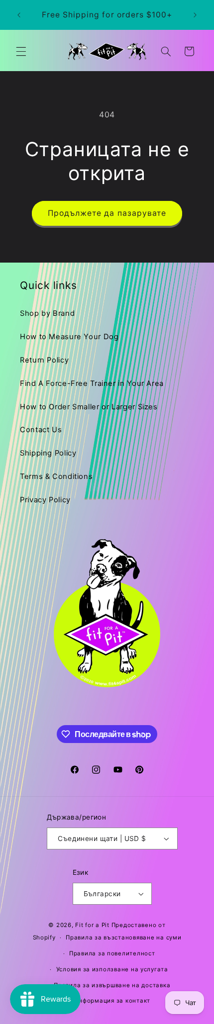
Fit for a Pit (92, 925)
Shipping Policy (48, 453)
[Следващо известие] (195, 15)
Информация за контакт (112, 1000)
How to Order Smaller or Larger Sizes (89, 406)
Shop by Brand (47, 313)
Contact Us (41, 429)
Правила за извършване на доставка (112, 985)
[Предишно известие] (19, 15)
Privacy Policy (45, 499)
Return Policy (44, 360)
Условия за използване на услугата (112, 969)
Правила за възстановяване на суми (123, 937)
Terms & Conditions (56, 476)
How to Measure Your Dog (69, 336)
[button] (20, 51)
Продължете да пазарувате (107, 213)
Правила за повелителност (112, 953)
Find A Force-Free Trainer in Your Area (92, 383)
